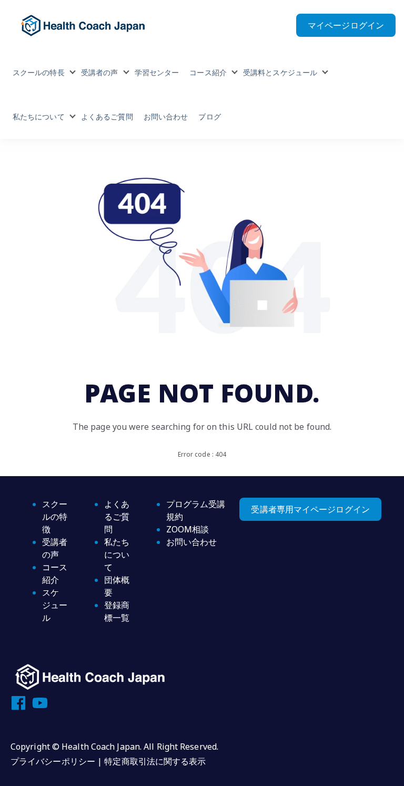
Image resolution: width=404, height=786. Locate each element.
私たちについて (39, 117)
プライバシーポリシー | (57, 761)
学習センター (157, 72)
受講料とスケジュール (280, 72)
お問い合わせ (166, 117)
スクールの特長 (39, 72)
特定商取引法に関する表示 (155, 761)
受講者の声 (99, 72)
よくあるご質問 (107, 117)
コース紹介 (208, 72)
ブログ (209, 117)
